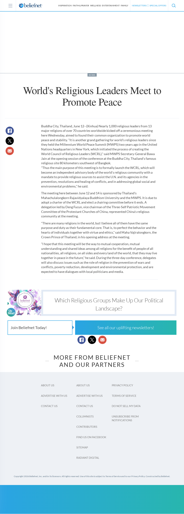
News (92, 75)
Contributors (86, 426)
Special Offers (158, 5)
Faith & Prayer (81, 5)
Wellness (95, 5)
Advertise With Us (54, 395)
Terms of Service (124, 395)
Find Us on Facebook (91, 437)
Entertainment (111, 5)
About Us (47, 385)
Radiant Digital (87, 457)
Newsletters (139, 5)
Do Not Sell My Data (126, 406)
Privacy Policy (122, 385)
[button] (173, 5)
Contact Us (49, 406)
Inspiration (65, 5)
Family (124, 5)
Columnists (85, 416)
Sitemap (82, 447)
